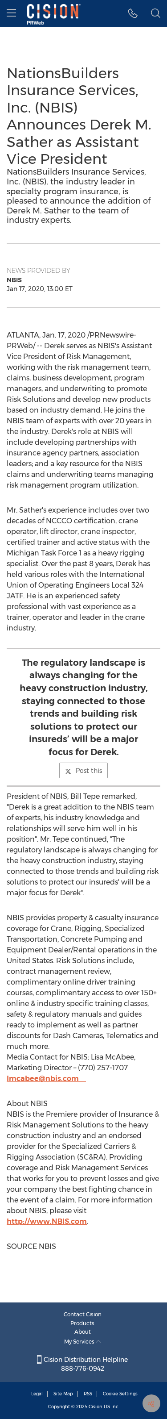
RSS (88, 1394)
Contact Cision (83, 1314)
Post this (89, 771)
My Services (80, 1341)
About (82, 1331)
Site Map (63, 1394)
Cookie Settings (120, 1394)
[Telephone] (133, 13)
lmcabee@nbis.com (43, 1078)
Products (82, 1323)
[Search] (155, 13)
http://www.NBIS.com (47, 1221)
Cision (95, 1407)
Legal (37, 1394)
